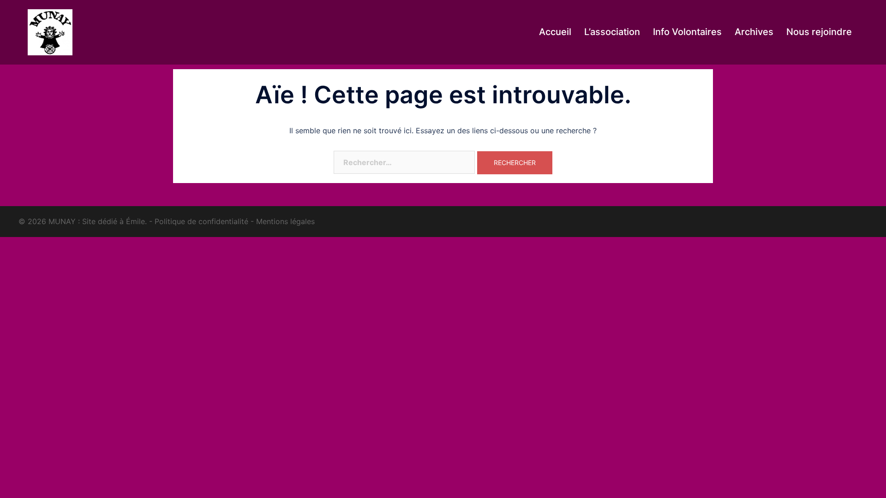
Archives (754, 31)
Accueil (555, 31)
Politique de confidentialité (201, 221)
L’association (612, 31)
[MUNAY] (50, 31)
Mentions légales (285, 221)
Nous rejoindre (819, 31)
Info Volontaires (687, 31)
